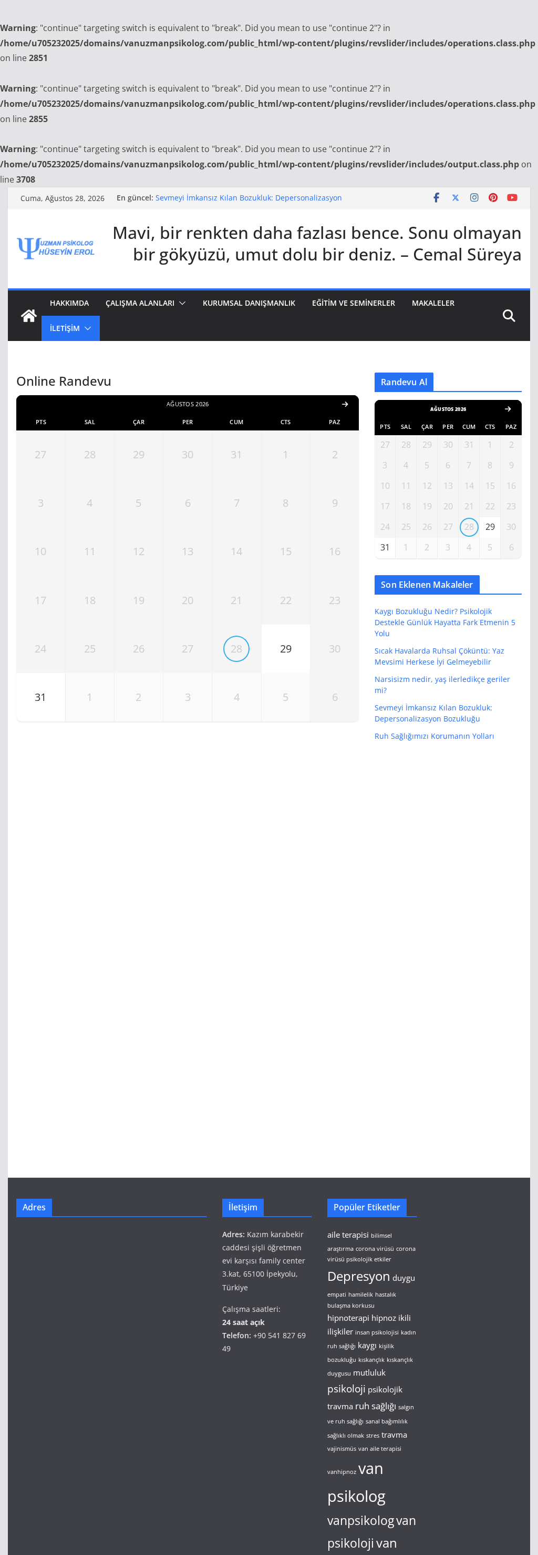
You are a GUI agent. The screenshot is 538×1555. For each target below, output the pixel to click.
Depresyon (358, 1276)
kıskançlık (371, 1359)
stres (372, 1435)
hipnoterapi (348, 1317)
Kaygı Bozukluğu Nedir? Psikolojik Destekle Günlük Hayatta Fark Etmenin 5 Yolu (445, 622)
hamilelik (360, 1294)
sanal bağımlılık (387, 1421)
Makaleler (433, 303)
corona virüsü (375, 1248)
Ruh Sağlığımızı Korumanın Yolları (434, 736)
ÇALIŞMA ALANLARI (140, 303)
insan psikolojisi (377, 1332)
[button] (180, 303)
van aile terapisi (379, 1448)
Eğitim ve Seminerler (353, 303)
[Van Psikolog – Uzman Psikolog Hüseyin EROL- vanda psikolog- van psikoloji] (29, 315)
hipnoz (383, 1317)
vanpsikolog (360, 1520)
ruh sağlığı (375, 1406)
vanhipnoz (341, 1472)
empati (336, 1294)
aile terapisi (348, 1234)
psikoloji (346, 1388)
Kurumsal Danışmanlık (249, 303)
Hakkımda (69, 303)
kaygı (367, 1345)
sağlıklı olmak (345, 1435)
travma (394, 1434)
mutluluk (369, 1372)
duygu (403, 1277)
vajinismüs (341, 1448)
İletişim (65, 328)
